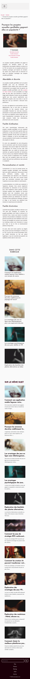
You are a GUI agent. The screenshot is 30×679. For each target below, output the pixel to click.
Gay (15, 664)
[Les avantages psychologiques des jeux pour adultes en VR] (15, 334)
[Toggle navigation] (4, 6)
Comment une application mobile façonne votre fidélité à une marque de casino (14, 274)
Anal (15, 671)
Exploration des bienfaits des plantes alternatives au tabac (14, 509)
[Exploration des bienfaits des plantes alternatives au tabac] (15, 356)
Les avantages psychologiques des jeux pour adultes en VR (14, 483)
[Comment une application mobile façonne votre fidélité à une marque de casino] (15, 263)
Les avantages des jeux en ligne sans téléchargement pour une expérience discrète (14, 321)
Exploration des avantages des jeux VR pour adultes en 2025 (13, 590)
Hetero (15, 666)
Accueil (2, 15)
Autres (7, 15)
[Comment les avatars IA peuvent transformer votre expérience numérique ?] (15, 552)
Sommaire (15, 50)
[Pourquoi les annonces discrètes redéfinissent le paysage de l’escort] (15, 287)
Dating (15, 669)
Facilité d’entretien (14, 57)
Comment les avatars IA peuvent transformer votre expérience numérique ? (15, 563)
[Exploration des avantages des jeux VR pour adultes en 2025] (15, 579)
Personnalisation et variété (14, 55)
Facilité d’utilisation (14, 54)
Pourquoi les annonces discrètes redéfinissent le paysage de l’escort (12, 298)
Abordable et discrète (14, 52)
